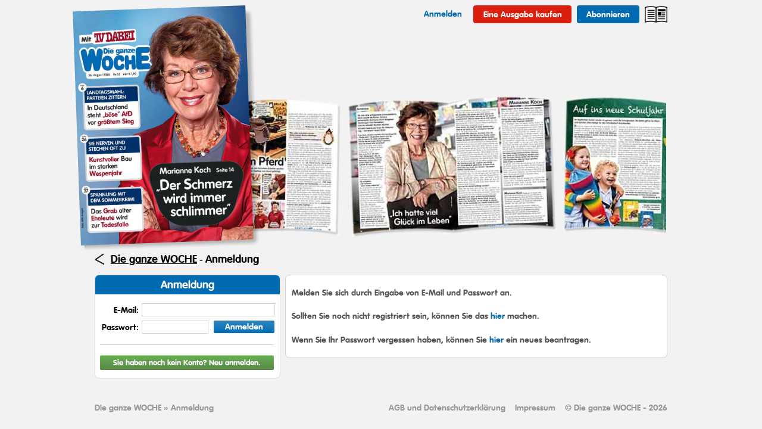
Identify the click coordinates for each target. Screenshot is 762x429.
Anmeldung (232, 259)
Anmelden (244, 326)
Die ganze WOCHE (154, 259)
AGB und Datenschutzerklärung (447, 407)
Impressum (535, 407)
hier (498, 315)
